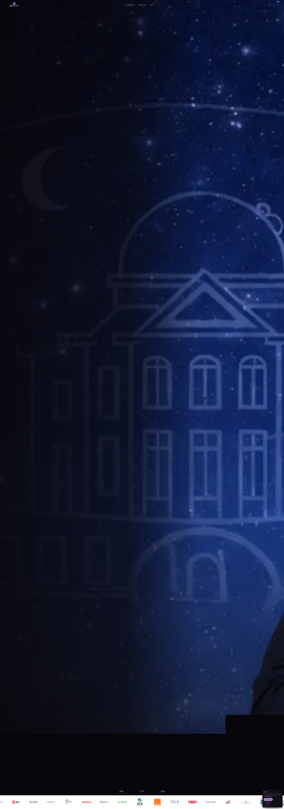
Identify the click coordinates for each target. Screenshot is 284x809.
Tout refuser (268, 803)
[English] (279, 1)
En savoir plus (269, 796)
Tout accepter (268, 799)
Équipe (152, 4)
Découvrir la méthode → (15, 413)
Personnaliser (267, 805)
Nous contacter (274, 5)
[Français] (277, 1)
